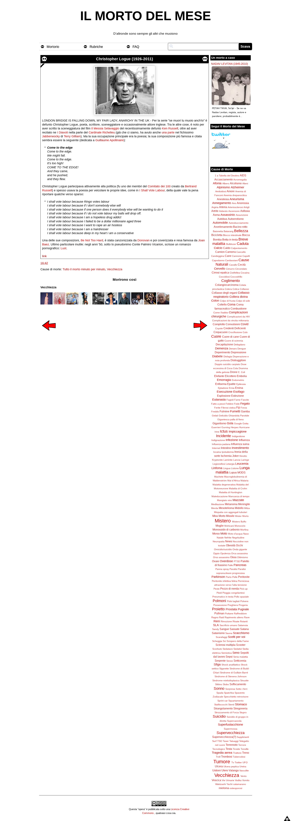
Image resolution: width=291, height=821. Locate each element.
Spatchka (229, 692)
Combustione (239, 308)
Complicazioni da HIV (238, 316)
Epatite (231, 383)
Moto (223, 533)
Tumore (221, 761)
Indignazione (218, 440)
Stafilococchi (221, 704)
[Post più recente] (48, 333)
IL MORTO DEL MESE (145, 16)
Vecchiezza (114, 269)
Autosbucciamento (238, 222)
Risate (236, 621)
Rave (247, 617)
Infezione (232, 440)
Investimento (240, 448)
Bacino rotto (240, 226)
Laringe (245, 459)
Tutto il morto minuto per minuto (84, 269)
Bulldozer (231, 244)
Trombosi (226, 756)
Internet (216, 448)
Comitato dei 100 (159, 186)
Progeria (243, 605)
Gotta (245, 423)
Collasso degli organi (224, 292)
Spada (219, 692)
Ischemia (226, 455)
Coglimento (230, 281)
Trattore (237, 752)
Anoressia (243, 202)
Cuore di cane (230, 336)
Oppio (216, 553)
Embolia (242, 376)
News (228, 541)
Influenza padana (221, 444)
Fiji (238, 407)
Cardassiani (231, 260)
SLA (216, 625)
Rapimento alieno (234, 617)
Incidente (223, 436)
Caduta (243, 244)
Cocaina (245, 272)
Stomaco (241, 704)
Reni (217, 621)
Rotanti (244, 621)
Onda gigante (240, 549)
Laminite (228, 459)
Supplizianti (243, 737)
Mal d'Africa (233, 480)
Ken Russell (170, 128)
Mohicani (229, 525)
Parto (229, 577)
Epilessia (241, 384)
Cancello (241, 252)
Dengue (241, 348)
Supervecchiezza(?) (224, 736)
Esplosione (224, 395)
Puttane (229, 613)
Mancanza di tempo (238, 496)
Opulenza (225, 553)
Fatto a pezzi (218, 403)
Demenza (221, 348)
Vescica (216, 780)
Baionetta (218, 231)
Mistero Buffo (239, 521)
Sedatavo (228, 648)
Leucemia (241, 463)
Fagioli (230, 399)
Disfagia (227, 356)
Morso (216, 533)
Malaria (244, 480)
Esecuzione (224, 391)
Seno (235, 652)
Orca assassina (239, 553)
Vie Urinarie (228, 780)
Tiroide (236, 749)
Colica (236, 289)
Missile (230, 515)
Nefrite (227, 537)
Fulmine (224, 411)
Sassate (234, 628)
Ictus (224, 431)
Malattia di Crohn (238, 488)
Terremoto (232, 744)
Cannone (237, 256)
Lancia (236, 459)
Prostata (231, 609)
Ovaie (215, 561)
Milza (247, 508)
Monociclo (240, 525)
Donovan (143, 240)
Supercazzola (234, 721)
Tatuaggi (233, 741)
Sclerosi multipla (225, 644)
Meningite (244, 504)
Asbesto (223, 211)
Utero (224, 770)
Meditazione (217, 504)
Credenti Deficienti (234, 328)
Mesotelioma (226, 507)
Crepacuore (221, 332)
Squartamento (236, 700)
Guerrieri (216, 427)
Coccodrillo (236, 276)
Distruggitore (238, 360)
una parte (168, 132)
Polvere (244, 601)
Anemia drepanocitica (235, 195)
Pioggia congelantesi (233, 592)
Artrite (214, 210)
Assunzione (242, 215)
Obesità (230, 545)
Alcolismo (236, 183)
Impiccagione (238, 431)
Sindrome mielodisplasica (225, 680)
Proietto (218, 609)
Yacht (229, 784)
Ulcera (219, 766)
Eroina (239, 387)
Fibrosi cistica (228, 407)
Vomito (245, 780)
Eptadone (223, 388)
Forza (244, 407)
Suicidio (219, 716)
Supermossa (230, 728)
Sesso (229, 660)
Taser (226, 741)
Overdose (226, 561)
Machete (218, 476)
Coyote (219, 328)
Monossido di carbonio (226, 529)
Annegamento (221, 203)
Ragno (214, 617)
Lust (63, 248)
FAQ (136, 46)
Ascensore (234, 211)
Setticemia (240, 660)
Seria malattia (240, 656)
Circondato (241, 268)
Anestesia (223, 199)
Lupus (233, 472)
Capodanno (218, 260)
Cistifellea (235, 272)
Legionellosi (219, 464)
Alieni (245, 183)
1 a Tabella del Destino (227, 175)
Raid (221, 617)
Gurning (225, 427)
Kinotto (243, 456)
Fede (237, 403)
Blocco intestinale (232, 235)
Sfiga (217, 664)
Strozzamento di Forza (227, 712)
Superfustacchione (230, 724)
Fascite (245, 399)
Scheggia (217, 641)
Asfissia (245, 210)
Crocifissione (235, 332)
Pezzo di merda (229, 588)
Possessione (220, 605)
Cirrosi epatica (220, 272)
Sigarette (224, 668)
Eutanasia (219, 399)
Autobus (222, 218)
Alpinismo (223, 187)
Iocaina (217, 452)
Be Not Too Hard (92, 240)
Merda (214, 508)
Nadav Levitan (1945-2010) (229, 63)
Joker (235, 455)
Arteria (223, 207)
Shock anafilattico (230, 664)
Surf (214, 741)
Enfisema (221, 383)
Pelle (234, 577)
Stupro (243, 712)
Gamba (245, 411)
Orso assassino (221, 557)
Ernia (231, 388)
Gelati (215, 415)
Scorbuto (217, 648)
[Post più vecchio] (200, 333)
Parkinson (218, 576)
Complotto (219, 324)
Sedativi (237, 648)
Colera (228, 289)
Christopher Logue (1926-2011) (124, 59)
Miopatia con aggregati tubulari (230, 512)
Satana (244, 628)
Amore (231, 191)
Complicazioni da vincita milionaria (230, 320)
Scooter (240, 644)
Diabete (217, 356)
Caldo (226, 247)
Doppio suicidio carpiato (227, 364)
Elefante (219, 376)
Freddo (215, 411)
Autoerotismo (236, 218)
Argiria (215, 207)
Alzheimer (237, 187)
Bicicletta (216, 234)
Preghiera (233, 605)
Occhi (239, 545)
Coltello (222, 304)
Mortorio (53, 46)
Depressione (238, 352)
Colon (215, 300)
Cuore (216, 336)
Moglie (220, 525)
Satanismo (218, 633)
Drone (233, 371)
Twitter (238, 762)
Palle (230, 565)
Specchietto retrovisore (236, 696)
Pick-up (244, 588)
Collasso (244, 289)
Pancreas (240, 565)
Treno (245, 752)
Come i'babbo (220, 312)
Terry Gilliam (72, 136)
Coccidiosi (224, 276)
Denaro (233, 348)
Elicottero (230, 376)
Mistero (223, 520)
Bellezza (241, 231)
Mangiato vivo (224, 500)
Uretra (242, 766)
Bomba (217, 239)
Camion (220, 251)
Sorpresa (230, 689)
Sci (224, 641)
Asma (216, 214)
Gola (230, 423)
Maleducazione (220, 496)
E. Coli (241, 372)
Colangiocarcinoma (226, 284)
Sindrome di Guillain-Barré (234, 672)
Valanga (234, 770)
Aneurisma (237, 199)
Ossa (233, 557)
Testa (229, 748)
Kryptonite (217, 459)
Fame (237, 399)
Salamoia (243, 625)
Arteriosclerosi (235, 207)
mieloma (224, 788)
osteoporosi (236, 788)
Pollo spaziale (241, 596)
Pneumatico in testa (222, 596)
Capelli (246, 256)
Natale (220, 537)
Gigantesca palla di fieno (230, 419)
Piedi (219, 592)
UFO (245, 762)
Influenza (244, 439)
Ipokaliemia (228, 452)
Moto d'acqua (235, 533)
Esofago (238, 391)
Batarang (228, 231)
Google (238, 423)
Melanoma (231, 504)
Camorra (230, 251)
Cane (228, 255)
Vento (243, 776)
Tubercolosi (239, 756)
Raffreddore (240, 613)
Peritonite (244, 576)
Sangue (224, 628)
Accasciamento (223, 179)
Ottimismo (242, 557)
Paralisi (233, 569)
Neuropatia (218, 541)
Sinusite (244, 680)
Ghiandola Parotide (239, 415)
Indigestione (238, 436)
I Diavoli (62, 132)
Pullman (219, 613)
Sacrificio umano (228, 625)
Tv (232, 762)
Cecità (242, 264)
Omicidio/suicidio (223, 549)
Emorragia (224, 380)
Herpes (234, 427)
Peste (217, 588)
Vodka (238, 780)
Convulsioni (233, 324)
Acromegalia (240, 179)
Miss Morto (218, 515)
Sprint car (222, 700)
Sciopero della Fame (238, 641)
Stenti (231, 704)
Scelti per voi (236, 637)
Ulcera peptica (231, 766)
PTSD (237, 561)
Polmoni (219, 601)
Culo (245, 332)
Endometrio (238, 380)
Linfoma (217, 468)
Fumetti (235, 411)
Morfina (244, 529)
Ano (234, 203)
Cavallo (233, 264)
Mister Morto (242, 516)
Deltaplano (239, 344)
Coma (231, 304)
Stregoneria (240, 708)
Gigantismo (219, 423)
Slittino (218, 684)
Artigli (246, 207)
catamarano (239, 784)
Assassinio (227, 214)
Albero (225, 183)
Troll (218, 756)
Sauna (228, 633)
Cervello (219, 268)
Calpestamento (239, 248)
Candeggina (217, 256)
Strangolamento (223, 708)
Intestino (226, 447)
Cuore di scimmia (233, 340)
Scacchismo (241, 633)
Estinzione (237, 395)
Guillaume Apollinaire (109, 140)
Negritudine (238, 537)
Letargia (230, 464)
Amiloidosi (220, 191)
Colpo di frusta (227, 300)
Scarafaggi (221, 637)
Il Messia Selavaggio (105, 128)
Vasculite (244, 770)
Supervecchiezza (231, 733)
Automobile (220, 222)
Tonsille (245, 749)
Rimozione (226, 621)
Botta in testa (230, 239)
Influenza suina (240, 444)
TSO (219, 741)
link (44, 256)
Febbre (229, 403)
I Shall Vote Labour (152, 190)
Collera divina (238, 296)
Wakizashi (220, 784)
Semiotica (226, 653)
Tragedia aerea (222, 752)
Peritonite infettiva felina (224, 581)
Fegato (245, 403)
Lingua (226, 468)
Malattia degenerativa (224, 484)
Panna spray (222, 569)
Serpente (220, 660)
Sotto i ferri (241, 689)
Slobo (226, 684)
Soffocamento (238, 684)
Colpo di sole (243, 300)
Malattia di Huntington (230, 492)
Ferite (217, 407)
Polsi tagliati (233, 601)
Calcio (218, 248)
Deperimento (222, 352)
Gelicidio (223, 415)
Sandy (215, 629)
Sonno (219, 688)
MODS (241, 472)
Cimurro (230, 268)
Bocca (246, 234)
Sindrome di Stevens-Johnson (231, 676)
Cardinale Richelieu (102, 132)
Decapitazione (224, 344)
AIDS (243, 175)
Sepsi (229, 656)
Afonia (217, 183)
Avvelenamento (223, 226)
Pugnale (243, 609)
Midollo (239, 507)
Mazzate (238, 500)
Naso (246, 533)
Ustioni (216, 770)
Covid (244, 324)
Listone (235, 468)
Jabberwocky (51, 136)
